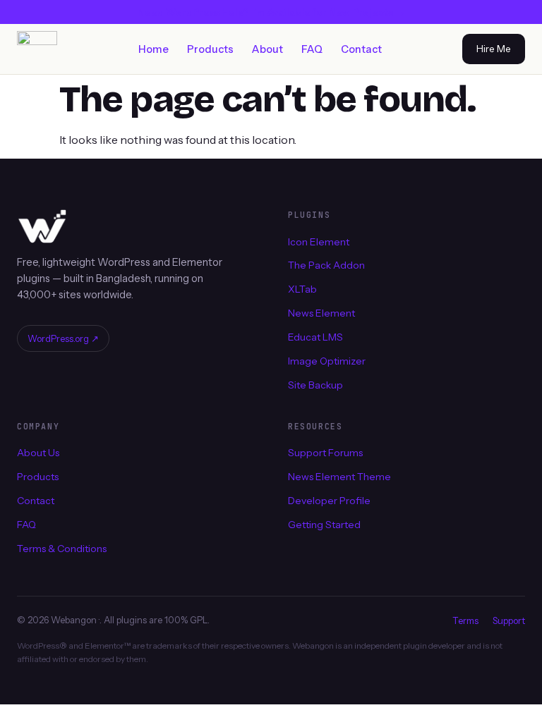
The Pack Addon (326, 265)
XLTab (302, 289)
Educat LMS (315, 337)
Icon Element (318, 241)
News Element (321, 313)
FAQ (312, 49)
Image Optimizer (327, 361)
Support (509, 620)
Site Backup (315, 385)
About (267, 49)
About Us (38, 452)
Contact (361, 49)
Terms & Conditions (62, 548)
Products (210, 49)
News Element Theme (339, 476)
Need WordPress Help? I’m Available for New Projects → (271, 12)
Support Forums (325, 452)
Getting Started (324, 524)
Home (153, 49)
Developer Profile (329, 500)
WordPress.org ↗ (63, 338)
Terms (465, 620)
